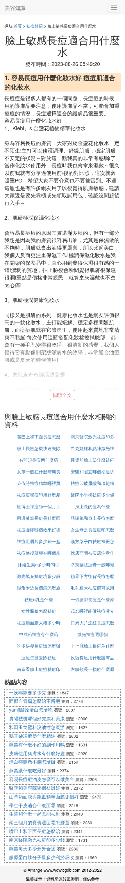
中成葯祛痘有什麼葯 (38, 634)
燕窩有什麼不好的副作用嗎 (37, 744)
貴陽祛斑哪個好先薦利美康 (37, 718)
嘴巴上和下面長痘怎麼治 (34, 831)
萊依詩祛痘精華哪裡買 (38, 483)
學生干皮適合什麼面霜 (32, 805)
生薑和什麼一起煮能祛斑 (34, 813)
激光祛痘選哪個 (92, 634)
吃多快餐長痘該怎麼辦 (38, 646)
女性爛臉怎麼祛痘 (38, 611)
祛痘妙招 (34, 26)
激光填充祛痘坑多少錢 (38, 576)
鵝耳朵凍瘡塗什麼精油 (32, 735)
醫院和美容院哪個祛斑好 (34, 788)
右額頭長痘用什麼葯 (38, 460)
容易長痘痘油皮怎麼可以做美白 (41, 779)
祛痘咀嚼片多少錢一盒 (38, 541)
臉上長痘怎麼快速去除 (38, 448)
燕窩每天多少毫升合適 (32, 848)
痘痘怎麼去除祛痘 (38, 657)
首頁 (18, 26)
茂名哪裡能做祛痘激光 (92, 611)
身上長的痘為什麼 (92, 506)
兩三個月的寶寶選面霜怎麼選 (39, 822)
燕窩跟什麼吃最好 (27, 770)
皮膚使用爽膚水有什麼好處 (37, 753)
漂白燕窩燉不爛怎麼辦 (32, 761)
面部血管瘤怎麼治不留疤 (34, 701)
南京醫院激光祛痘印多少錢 (37, 840)
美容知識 (15, 7)
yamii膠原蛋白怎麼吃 (31, 709)
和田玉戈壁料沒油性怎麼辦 (37, 727)
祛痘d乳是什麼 (38, 599)
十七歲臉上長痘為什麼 (92, 646)
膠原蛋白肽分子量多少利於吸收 (41, 857)
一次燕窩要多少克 (27, 692)
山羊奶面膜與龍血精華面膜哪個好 (44, 796)
